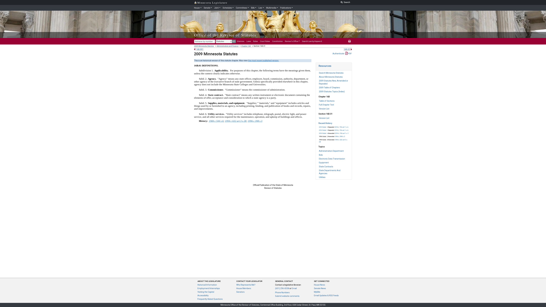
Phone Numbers (282, 292)
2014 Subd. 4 (323, 127)
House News (319, 285)
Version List (324, 109)
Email (294, 288)
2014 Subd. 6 (323, 133)
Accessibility (203, 295)
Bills (253, 8)
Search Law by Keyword (312, 41)
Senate (207, 8)
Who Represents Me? (245, 285)
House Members (243, 288)
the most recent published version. (263, 60)
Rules (255, 41)
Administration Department (331, 151)
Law (260, 8)
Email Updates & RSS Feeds (326, 295)
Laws (249, 41)
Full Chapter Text (326, 105)
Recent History (325, 123)
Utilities (322, 177)
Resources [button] (325, 65)
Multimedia (271, 8)
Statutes (240, 41)
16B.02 (347, 49)
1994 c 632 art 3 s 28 (235, 121)
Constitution (277, 41)
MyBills (317, 292)
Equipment (324, 162)
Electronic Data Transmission (332, 159)
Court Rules (265, 41)
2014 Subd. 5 (323, 130)
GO (233, 41)
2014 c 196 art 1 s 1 (342, 133)
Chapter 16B (246, 46)
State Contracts (326, 166)
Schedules (227, 8)
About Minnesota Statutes (331, 77)
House (197, 8)
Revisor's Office (291, 41)
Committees (241, 8)
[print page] (349, 41)
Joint (216, 8)
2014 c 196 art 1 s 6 (341, 127)
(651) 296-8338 (282, 288)
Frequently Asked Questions (210, 299)
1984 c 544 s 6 (216, 121)
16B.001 (199, 49)
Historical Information (207, 285)
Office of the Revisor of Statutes (225, 35)
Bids (321, 155)
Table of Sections (327, 101)
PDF (350, 53)
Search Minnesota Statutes (331, 73)
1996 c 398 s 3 (340, 136)
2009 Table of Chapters (329, 87)
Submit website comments (287, 296)
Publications (285, 8)
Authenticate (338, 53)
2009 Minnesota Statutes (204, 46)
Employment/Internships (208, 288)
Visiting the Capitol (205, 292)
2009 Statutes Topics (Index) (332, 91)
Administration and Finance (227, 46)
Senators (240, 292)
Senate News (320, 288)
